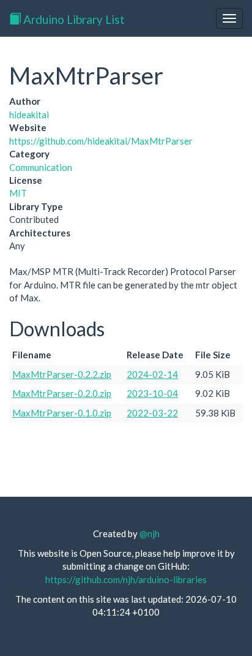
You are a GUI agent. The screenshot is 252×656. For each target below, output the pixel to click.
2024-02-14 (152, 374)
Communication (40, 167)
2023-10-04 (152, 393)
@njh (149, 533)
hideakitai (29, 114)
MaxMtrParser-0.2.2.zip (61, 374)
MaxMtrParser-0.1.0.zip (61, 412)
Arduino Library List (73, 19)
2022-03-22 (152, 412)
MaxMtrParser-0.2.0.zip (61, 393)
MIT (18, 192)
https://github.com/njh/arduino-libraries (126, 579)
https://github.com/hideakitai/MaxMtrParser (101, 140)
